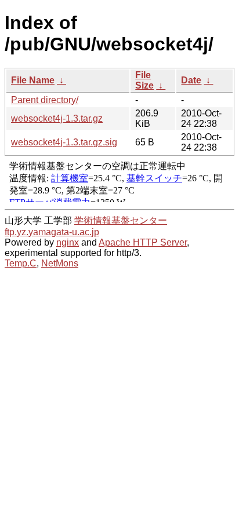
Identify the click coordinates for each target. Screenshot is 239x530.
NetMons (59, 263)
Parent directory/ (44, 100)
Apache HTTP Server (143, 242)
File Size (144, 80)
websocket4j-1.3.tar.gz (57, 118)
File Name (33, 80)
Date (191, 80)
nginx (67, 242)
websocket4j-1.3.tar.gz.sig (64, 142)
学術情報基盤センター (120, 220)
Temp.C (21, 263)
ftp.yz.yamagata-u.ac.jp (52, 232)
